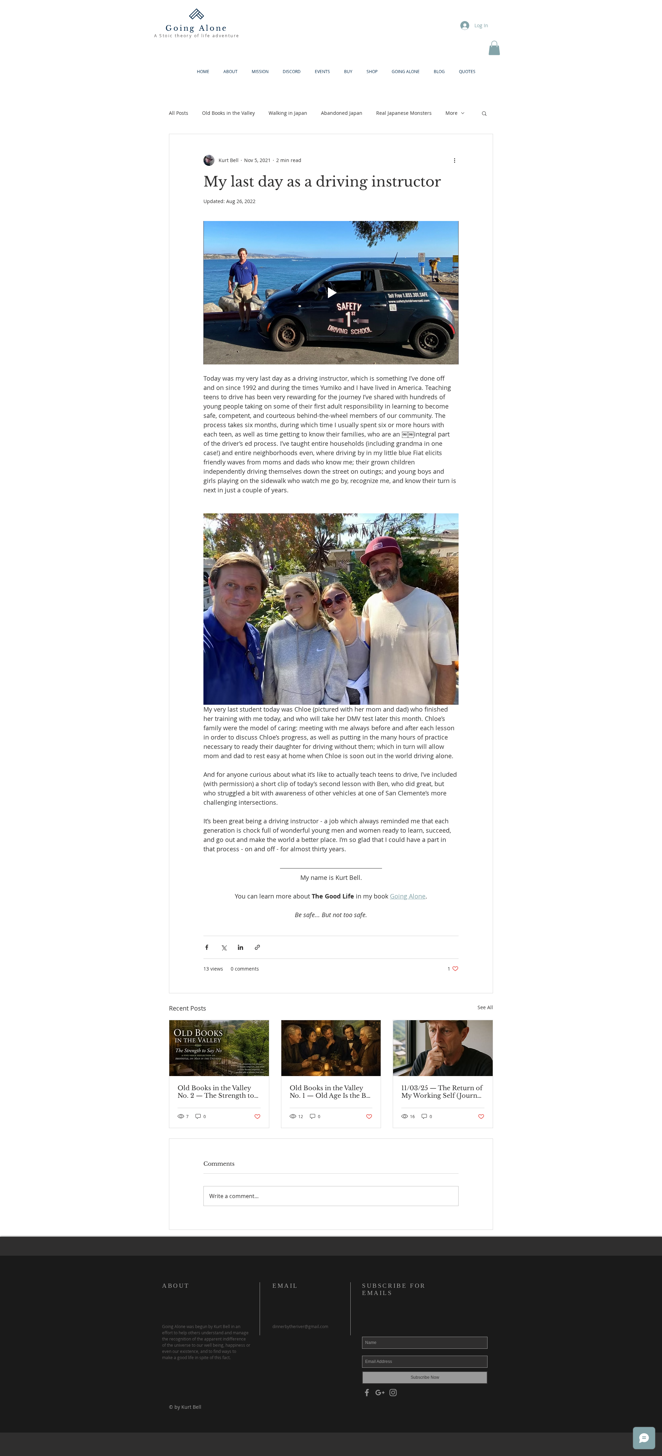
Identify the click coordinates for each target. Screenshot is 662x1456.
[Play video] (331, 292)
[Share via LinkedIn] (240, 947)
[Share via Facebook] (206, 947)
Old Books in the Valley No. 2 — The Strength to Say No (216, 1091)
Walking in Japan (288, 113)
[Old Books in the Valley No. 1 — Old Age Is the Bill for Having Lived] (331, 1048)
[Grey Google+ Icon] (380, 1392)
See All (485, 1007)
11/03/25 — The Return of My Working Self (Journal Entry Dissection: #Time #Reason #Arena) (442, 1091)
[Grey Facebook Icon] (367, 1392)
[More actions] (454, 160)
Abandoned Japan (341, 113)
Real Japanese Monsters (404, 113)
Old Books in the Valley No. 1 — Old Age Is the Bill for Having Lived (331, 1091)
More (451, 113)
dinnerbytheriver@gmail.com (300, 1326)
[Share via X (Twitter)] (223, 947)
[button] (494, 48)
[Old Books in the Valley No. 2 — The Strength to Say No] (219, 1048)
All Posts (178, 113)
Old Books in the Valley (228, 113)
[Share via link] (257, 947)
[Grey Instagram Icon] (393, 1392)
